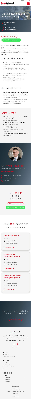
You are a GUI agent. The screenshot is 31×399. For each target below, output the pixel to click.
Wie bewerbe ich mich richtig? (9, 356)
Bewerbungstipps (6, 354)
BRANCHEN (6, 360)
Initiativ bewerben (15, 319)
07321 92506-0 (8, 180)
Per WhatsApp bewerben (12, 40)
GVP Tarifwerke (15, 396)
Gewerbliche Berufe (6, 362)
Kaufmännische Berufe (7, 364)
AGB (15, 395)
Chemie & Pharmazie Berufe (8, 366)
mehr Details (8, 247)
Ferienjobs (5, 369)
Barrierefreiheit (15, 386)
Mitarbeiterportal (26, 0)
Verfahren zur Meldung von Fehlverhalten (15, 391)
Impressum (15, 388)
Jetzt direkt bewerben (9, 36)
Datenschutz (15, 393)
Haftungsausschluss (15, 389)
